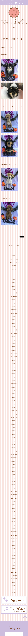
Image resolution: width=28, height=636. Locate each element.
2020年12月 (14, 383)
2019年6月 (14, 430)
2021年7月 (14, 360)
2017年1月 (14, 528)
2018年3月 (14, 481)
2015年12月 (14, 572)
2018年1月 (14, 488)
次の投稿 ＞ (18, 245)
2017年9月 (14, 501)
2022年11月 (14, 333)
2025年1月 (14, 289)
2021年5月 (14, 367)
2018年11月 (14, 454)
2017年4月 (14, 518)
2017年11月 (14, 494)
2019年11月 (14, 414)
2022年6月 (14, 343)
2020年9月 (14, 387)
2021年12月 (14, 353)
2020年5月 (14, 393)
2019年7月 (14, 427)
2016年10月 (14, 538)
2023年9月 (14, 316)
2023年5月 (14, 319)
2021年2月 (14, 377)
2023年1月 (14, 326)
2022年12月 (14, 330)
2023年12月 (14, 309)
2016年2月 (14, 565)
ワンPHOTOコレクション (14, 262)
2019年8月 (14, 424)
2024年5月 (14, 303)
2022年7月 (14, 340)
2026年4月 (14, 279)
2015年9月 (14, 582)
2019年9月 (14, 420)
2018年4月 (14, 478)
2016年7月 (14, 548)
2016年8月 (14, 545)
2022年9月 (14, 336)
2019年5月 (14, 434)
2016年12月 (14, 531)
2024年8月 (14, 299)
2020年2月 (14, 404)
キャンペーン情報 (14, 259)
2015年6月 (14, 592)
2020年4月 (14, 397)
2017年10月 (14, 498)
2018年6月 (14, 471)
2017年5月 (14, 515)
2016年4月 (14, 558)
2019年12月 (14, 410)
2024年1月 (14, 306)
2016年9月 (14, 541)
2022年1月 (14, 350)
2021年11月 (14, 356)
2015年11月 (14, 575)
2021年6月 (14, 363)
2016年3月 (14, 562)
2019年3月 (14, 441)
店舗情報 (14, 265)
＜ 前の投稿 (10, 245)
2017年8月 (14, 504)
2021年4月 (14, 370)
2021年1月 (14, 380)
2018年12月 (14, 451)
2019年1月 (14, 447)
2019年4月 (14, 437)
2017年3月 (14, 521)
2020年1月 (14, 407)
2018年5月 (14, 474)
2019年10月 (14, 417)
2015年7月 (14, 589)
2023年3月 (14, 323)
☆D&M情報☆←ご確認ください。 (9, 47)
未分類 (14, 269)
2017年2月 (14, 525)
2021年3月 (14, 373)
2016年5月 (14, 555)
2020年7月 (14, 390)
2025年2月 (14, 286)
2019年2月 (14, 444)
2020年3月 (14, 400)
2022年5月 (14, 346)
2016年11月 (14, 535)
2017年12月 (14, 491)
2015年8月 (14, 585)
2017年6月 (14, 511)
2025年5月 (14, 282)
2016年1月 (14, 568)
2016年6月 (14, 552)
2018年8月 (14, 464)
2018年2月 (14, 484)
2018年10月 (14, 457)
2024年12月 (14, 293)
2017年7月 (14, 508)
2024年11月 (14, 296)
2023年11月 (14, 313)
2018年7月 (14, 467)
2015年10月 (14, 578)
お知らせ (14, 255)
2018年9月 (14, 461)
